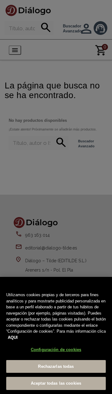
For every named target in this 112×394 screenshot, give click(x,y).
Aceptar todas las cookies (56, 383)
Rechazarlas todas (56, 366)
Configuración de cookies (56, 349)
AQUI (13, 337)
